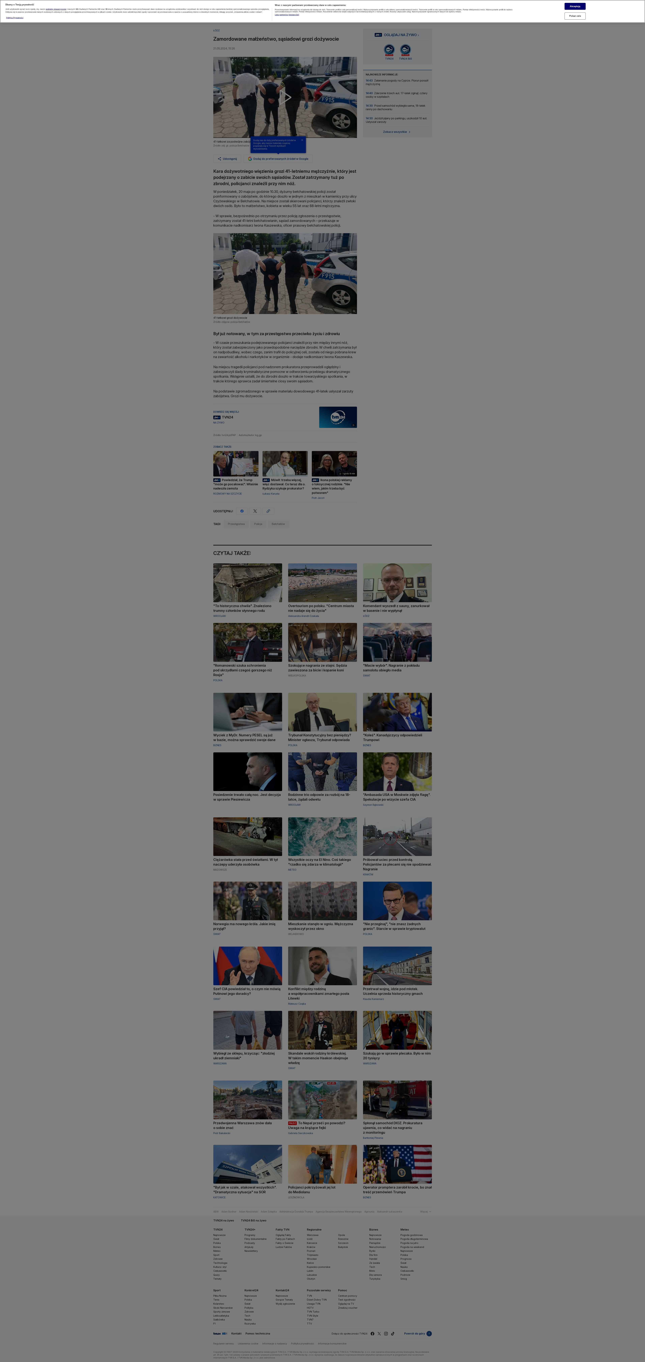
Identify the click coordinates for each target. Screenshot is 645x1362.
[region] (322, 11)
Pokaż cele (575, 16)
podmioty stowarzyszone (56, 9)
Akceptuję (575, 6)
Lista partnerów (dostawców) (287, 15)
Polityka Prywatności (14, 18)
